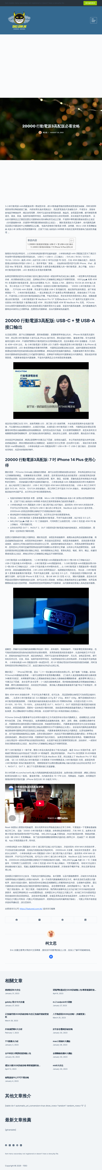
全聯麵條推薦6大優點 (62, 1053)
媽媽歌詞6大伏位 (12, 990)
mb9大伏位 (58, 1065)
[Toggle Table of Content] (70, 241)
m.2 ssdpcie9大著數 (62, 1002)
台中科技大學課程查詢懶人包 (18, 1053)
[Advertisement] (51, 66)
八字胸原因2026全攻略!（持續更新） (70, 1014)
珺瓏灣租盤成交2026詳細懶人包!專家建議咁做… (74, 990)
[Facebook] (16, 920)
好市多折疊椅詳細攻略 (63, 1029)
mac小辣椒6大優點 (61, 1041)
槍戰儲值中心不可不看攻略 (17, 1077)
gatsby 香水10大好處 (15, 1002)
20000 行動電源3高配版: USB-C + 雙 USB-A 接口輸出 (51, 244)
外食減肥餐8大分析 (13, 1029)
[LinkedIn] (85, 920)
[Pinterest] (62, 920)
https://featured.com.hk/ (31, 908)
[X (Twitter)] (39, 920)
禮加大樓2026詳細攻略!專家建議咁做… (22, 1065)
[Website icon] (51, 957)
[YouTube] (21, 1145)
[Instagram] (13, 1145)
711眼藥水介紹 (11, 1041)
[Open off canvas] (93, 20)
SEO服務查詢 (90, 3)
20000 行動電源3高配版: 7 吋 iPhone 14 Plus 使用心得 (53, 247)
